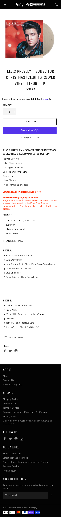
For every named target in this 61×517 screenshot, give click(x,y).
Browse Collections (12, 453)
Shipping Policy (10, 399)
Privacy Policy (10, 416)
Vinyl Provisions (15, 508)
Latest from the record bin (15, 458)
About (6, 376)
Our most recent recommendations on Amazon (25, 462)
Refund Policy (9, 403)
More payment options (29, 137)
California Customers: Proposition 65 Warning (25, 412)
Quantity (7, 105)
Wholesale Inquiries (12, 384)
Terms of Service (11, 408)
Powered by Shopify (29, 508)
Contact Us (8, 380)
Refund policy (9, 471)
